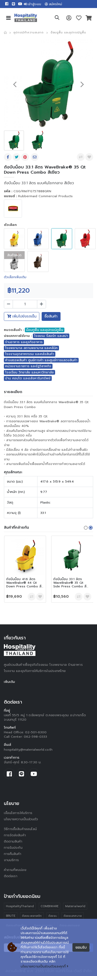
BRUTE (10, 916)
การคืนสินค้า (12, 854)
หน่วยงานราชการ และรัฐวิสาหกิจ (28, 366)
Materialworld (75, 906)
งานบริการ (11, 860)
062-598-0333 (35, 736)
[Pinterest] (25, 157)
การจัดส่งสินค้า (15, 835)
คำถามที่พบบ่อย (15, 870)
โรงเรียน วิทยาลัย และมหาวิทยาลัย (29, 372)
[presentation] (15, 84)
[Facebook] (8, 157)
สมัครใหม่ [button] (55, 4)
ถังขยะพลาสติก (32, 916)
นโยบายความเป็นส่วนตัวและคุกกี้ (43, 966)
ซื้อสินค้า (50, 316)
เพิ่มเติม (9, 681)
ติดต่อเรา (10, 876)
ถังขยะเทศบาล (73, 916)
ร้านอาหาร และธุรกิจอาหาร (24, 342)
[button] (57, 18)
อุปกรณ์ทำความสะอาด (28, 32)
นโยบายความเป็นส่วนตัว (21, 819)
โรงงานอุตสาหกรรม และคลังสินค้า (29, 354)
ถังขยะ (52, 916)
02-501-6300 (36, 732)
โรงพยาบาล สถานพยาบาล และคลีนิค (31, 348)
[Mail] (35, 157)
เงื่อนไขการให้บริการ (18, 813)
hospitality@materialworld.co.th (28, 749)
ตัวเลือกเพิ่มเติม (15, 277)
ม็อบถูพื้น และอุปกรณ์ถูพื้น (68, 32)
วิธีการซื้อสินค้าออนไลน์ (20, 829)
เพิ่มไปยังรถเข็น (23, 316)
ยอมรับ (81, 947)
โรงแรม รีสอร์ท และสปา (51, 336)
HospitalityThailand (20, 906)
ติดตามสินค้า (13, 841)
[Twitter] (17, 157)
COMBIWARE (49, 906)
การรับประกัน (13, 847)
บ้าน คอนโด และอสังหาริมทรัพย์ (27, 378)
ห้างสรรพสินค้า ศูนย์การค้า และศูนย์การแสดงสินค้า (41, 360)
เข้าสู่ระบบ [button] (34, 4)
